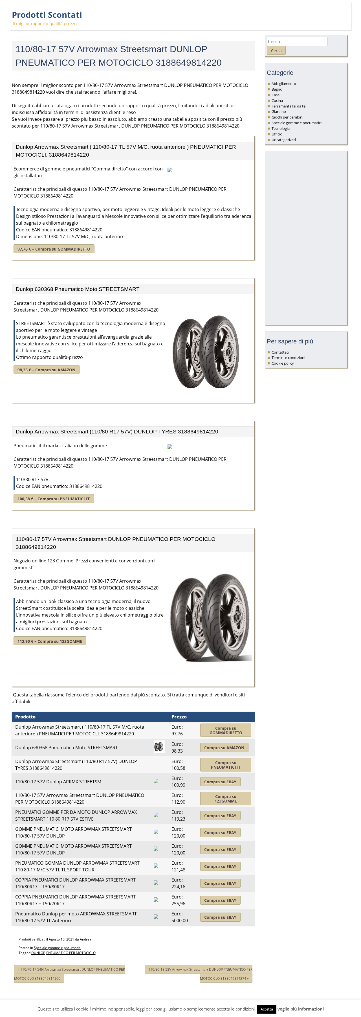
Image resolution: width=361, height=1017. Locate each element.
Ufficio (277, 134)
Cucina (277, 100)
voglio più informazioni (301, 1009)
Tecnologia (281, 128)
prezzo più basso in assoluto (96, 119)
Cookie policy (283, 363)
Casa (275, 94)
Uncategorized (284, 139)
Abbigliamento (284, 83)
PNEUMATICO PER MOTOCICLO (71, 952)
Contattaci (280, 352)
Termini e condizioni (288, 357)
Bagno (277, 89)
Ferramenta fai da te (288, 106)
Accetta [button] (267, 1009)
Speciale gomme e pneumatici (57, 947)
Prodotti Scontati (47, 14)
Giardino (279, 111)
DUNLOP (38, 952)
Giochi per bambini (287, 117)
